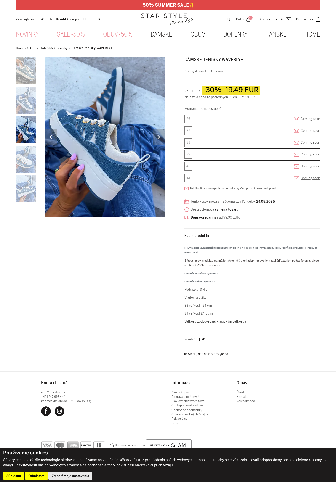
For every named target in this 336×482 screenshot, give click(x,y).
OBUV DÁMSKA (42, 48)
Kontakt (242, 396)
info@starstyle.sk (53, 392)
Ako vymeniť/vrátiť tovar (188, 401)
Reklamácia (179, 418)
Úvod (240, 392)
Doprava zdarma (203, 217)
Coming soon (310, 119)
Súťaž (175, 423)
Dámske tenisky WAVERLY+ (92, 48)
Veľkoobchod (246, 401)
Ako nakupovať (181, 392)
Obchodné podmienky (186, 410)
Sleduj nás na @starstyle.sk (207, 354)
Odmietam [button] (36, 476)
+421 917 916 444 (52, 19)
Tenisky (62, 48)
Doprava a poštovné (185, 396)
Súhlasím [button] (13, 476)
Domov (21, 48)
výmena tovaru (227, 209)
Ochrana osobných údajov (189, 414)
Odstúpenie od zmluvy (187, 405)
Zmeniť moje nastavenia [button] (70, 476)
